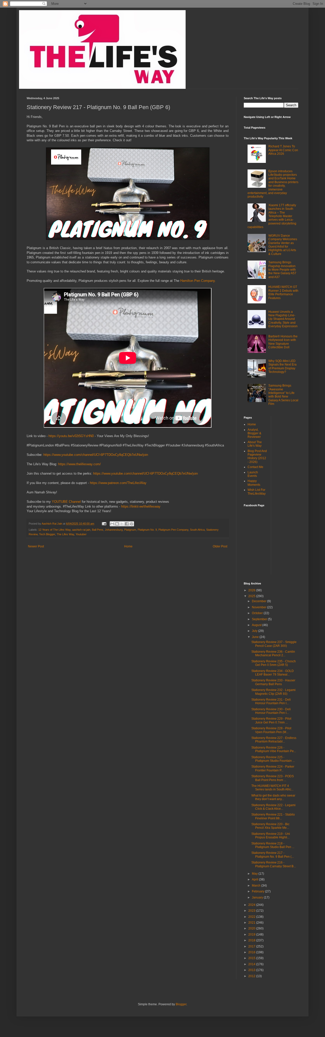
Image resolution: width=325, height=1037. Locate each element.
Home (128, 546)
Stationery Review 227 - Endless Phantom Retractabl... (273, 739)
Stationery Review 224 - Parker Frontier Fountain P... (272, 768)
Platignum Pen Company (173, 529)
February (258, 891)
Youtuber (81, 534)
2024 (252, 905)
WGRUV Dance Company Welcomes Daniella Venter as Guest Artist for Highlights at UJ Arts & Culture (282, 245)
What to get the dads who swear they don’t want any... (273, 797)
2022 (252, 917)
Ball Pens (97, 529)
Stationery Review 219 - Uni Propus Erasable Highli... (270, 835)
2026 (252, 590)
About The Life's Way (255, 443)
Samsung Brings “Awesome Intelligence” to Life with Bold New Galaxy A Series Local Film (283, 395)
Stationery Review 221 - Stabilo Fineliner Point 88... (273, 816)
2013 (252, 970)
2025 (252, 596)
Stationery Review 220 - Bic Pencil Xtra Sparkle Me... (270, 825)
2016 (252, 952)
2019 (252, 934)
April (255, 879)
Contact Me (255, 467)
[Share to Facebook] (126, 523)
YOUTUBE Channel (66, 502)
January (258, 897)
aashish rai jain (81, 529)
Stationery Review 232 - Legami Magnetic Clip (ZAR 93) (273, 691)
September (260, 619)
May (255, 873)
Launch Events (253, 474)
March (256, 885)
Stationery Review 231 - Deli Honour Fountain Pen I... (271, 701)
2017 (252, 946)
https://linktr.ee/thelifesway (140, 506)
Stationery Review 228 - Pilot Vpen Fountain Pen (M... (271, 730)
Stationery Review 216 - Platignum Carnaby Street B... (273, 864)
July (255, 631)
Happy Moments (254, 482)
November (259, 607)
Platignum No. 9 (147, 529)
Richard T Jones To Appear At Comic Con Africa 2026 (283, 150)
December (259, 601)
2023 (252, 910)
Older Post (220, 546)
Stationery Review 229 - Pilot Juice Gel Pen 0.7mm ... (271, 720)
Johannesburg (114, 529)
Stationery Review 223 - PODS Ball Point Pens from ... (272, 778)
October (258, 613)
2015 (252, 958)
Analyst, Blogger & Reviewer (254, 433)
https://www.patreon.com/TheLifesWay (118, 483)
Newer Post (36, 546)
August (257, 625)
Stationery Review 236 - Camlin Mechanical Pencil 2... (273, 653)
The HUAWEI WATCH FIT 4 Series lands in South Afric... (272, 787)
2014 (252, 964)
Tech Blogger (47, 534)
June (255, 637)
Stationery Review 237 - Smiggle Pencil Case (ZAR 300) (274, 643)
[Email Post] (104, 523)
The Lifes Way (65, 534)
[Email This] (112, 523)
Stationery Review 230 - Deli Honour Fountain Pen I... (271, 711)
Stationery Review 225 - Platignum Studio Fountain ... (273, 759)
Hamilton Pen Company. (197, 281)
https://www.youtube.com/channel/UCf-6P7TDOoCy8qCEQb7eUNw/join (95, 455)
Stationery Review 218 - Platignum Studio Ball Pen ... (272, 845)
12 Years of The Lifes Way (54, 529)
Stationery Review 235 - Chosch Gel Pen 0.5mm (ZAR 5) (273, 663)
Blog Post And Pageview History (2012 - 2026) (257, 456)
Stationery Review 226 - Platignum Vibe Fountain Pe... (273, 749)
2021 (252, 922)
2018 (252, 940)
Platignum (130, 529)
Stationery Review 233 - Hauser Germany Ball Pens (273, 682)
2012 (252, 976)
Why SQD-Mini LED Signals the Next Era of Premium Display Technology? (282, 366)
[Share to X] (121, 523)
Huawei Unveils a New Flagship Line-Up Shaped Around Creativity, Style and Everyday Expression (283, 319)
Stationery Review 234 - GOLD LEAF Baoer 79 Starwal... (272, 672)
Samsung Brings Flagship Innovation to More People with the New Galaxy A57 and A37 (282, 270)
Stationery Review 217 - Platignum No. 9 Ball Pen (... (272, 854)
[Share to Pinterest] (131, 523)
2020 (252, 928)
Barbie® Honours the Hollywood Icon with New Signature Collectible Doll (283, 342)
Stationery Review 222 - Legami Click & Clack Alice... (273, 806)
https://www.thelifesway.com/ (79, 464)
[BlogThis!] (117, 523)
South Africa (197, 529)
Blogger (181, 1004)
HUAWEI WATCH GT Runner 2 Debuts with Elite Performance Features (283, 292)
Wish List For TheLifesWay (257, 491)
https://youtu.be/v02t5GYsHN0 (71, 436)
